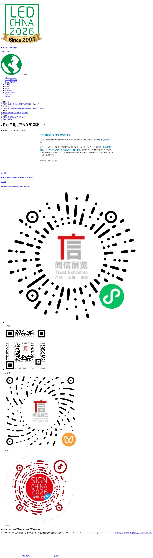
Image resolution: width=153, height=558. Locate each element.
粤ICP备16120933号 (122, 533)
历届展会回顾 (16, 113)
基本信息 (4, 104)
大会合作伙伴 (20, 117)
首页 (2, 99)
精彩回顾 (25, 108)
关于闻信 (4, 117)
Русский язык (10, 92)
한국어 (7, 86)
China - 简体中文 (11, 80)
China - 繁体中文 (11, 82)
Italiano (7, 96)
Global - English (10, 78)
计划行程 (21, 104)
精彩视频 (18, 108)
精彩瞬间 (28, 104)
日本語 (7, 84)
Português (8, 90)
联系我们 (11, 117)
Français (8, 94)
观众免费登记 (13, 104)
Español (7, 88)
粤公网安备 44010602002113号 (141, 533)
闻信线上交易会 (6, 119)
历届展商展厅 (6, 113)
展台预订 (35, 104)
